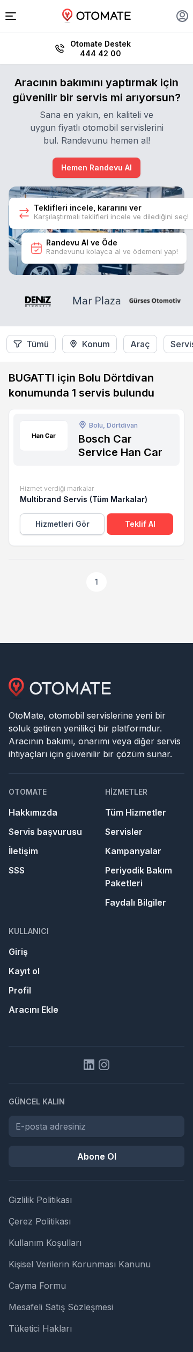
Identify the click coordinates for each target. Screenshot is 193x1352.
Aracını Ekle (33, 1009)
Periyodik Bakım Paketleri (138, 876)
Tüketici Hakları (40, 1328)
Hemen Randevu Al (96, 167)
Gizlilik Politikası (40, 1199)
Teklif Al (140, 523)
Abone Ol (96, 1156)
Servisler (124, 831)
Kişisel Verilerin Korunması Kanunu (80, 1264)
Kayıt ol (24, 971)
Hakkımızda (33, 812)
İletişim (23, 851)
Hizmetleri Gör (62, 523)
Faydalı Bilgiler (135, 902)
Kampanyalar (133, 851)
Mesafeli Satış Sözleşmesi (61, 1307)
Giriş (18, 951)
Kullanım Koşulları (45, 1242)
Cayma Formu (37, 1285)
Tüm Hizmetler (135, 812)
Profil (20, 990)
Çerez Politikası (40, 1221)
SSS (17, 870)
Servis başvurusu (45, 831)
